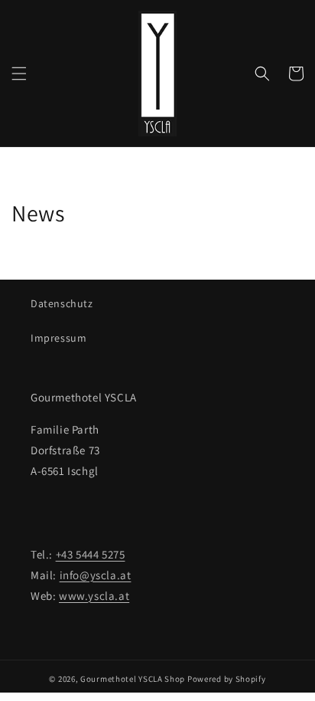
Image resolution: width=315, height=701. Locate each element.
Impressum (58, 338)
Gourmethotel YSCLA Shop (132, 678)
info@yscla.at (96, 575)
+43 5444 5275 (90, 554)
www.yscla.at (94, 595)
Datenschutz (62, 303)
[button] (19, 73)
